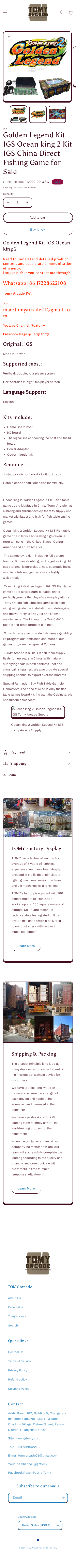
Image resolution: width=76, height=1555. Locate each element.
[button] (5, 12)
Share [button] (12, 774)
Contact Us (15, 1352)
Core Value (15, 1307)
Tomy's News (17, 1316)
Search (13, 1325)
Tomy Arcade (33, 1548)
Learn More (26, 946)
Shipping (8, 187)
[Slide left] (4, 115)
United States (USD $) (36, 1525)
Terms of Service (19, 1361)
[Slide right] (71, 115)
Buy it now (38, 229)
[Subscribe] (63, 1498)
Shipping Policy (18, 1388)
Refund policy (17, 1379)
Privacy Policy (17, 1370)
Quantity (8, 194)
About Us (14, 1298)
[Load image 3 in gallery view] (57, 114)
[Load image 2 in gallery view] (37, 114)
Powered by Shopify (48, 1548)
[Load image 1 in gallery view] (18, 114)
